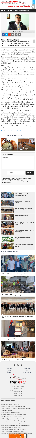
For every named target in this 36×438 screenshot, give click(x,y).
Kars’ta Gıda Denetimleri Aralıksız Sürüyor (11, 427)
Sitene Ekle (27, 368)
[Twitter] (6, 34)
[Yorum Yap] (19, 34)
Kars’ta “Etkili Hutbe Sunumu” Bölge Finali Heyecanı (14, 429)
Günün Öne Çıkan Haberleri (8, 400)
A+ (34, 40)
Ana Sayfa (9, 368)
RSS (27, 370)
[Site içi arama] (21, 365)
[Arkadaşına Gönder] (12, 34)
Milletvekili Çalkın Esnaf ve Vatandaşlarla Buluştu (13, 406)
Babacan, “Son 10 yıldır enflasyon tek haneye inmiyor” (14, 421)
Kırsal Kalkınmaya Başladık (15, 131)
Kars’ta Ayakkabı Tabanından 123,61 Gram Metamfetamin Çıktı (16, 425)
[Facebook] (3, 34)
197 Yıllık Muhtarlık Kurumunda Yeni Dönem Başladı (14, 414)
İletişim (9, 372)
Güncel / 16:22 (17, 8)
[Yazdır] (16, 34)
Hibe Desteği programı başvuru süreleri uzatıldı (13, 419)
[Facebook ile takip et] (14, 365)
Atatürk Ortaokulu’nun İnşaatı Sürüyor (11, 404)
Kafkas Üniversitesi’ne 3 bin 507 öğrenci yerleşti (13, 431)
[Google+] (9, 34)
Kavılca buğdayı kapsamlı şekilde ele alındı (12, 416)
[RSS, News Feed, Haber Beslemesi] (18, 365)
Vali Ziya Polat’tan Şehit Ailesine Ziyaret (11, 412)
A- (34, 42)
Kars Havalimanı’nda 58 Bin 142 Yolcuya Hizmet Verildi (14, 423)
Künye (9, 370)
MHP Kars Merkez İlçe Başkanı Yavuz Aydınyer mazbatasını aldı (16, 408)
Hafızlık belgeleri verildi (7, 410)
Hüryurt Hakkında (27, 372)
